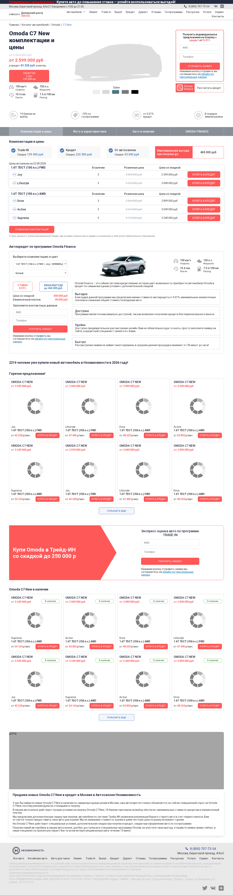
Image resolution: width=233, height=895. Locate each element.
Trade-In (106, 12)
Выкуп (118, 12)
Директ (143, 12)
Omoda (56, 24)
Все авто (18, 858)
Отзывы (156, 12)
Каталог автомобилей (35, 24)
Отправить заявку (200, 66)
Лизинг (93, 12)
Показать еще (116, 510)
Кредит (130, 12)
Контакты (218, 16)
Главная (14, 24)
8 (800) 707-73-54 (199, 6)
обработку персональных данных (197, 75)
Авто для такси (60, 858)
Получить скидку (40, 329)
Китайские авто (37, 858)
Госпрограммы (174, 12)
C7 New (67, 24)
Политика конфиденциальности (28, 872)
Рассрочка (192, 12)
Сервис (219, 12)
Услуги (207, 12)
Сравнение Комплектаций (31, 229)
